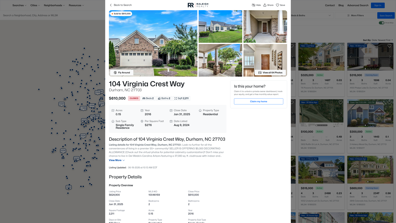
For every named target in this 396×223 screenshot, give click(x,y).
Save (282, 5)
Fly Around (124, 72)
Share (270, 5)
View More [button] (115, 160)
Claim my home (258, 101)
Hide (258, 5)
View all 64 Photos (272, 72)
